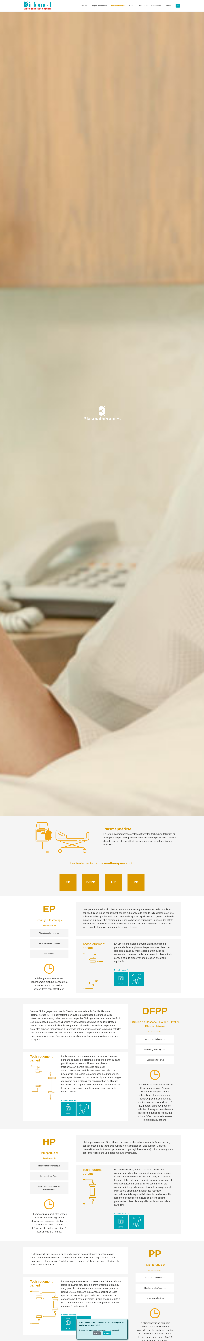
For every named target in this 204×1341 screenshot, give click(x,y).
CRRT (132, 6)
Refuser (97, 1333)
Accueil (84, 6)
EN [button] (178, 6)
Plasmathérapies (117, 6)
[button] (143, 5)
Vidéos (168, 6)
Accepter (107, 1333)
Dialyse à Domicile (99, 6)
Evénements (156, 6)
